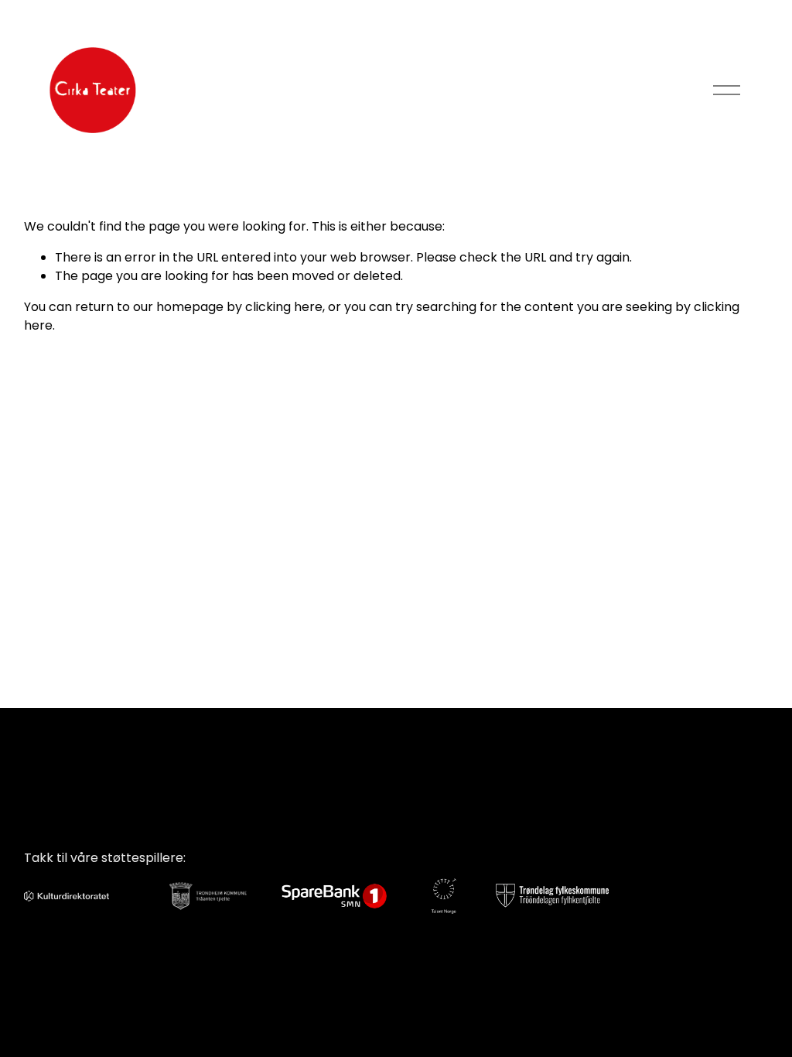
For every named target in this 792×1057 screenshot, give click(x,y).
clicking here (284, 307)
